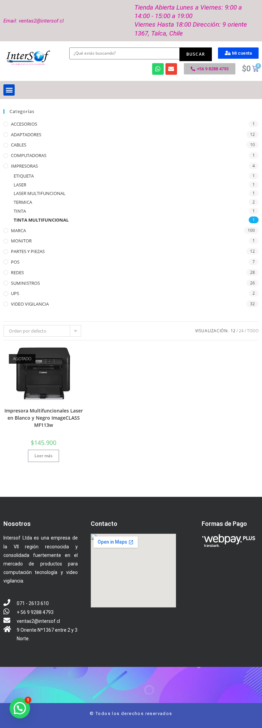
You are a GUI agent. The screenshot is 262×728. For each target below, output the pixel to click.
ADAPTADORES (26, 134)
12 (233, 331)
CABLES (18, 145)
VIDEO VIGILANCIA (30, 304)
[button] (238, 53)
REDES (17, 272)
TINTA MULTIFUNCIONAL (41, 220)
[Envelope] (171, 69)
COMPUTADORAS (28, 155)
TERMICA (23, 202)
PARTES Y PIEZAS (28, 251)
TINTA (20, 211)
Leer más (43, 456)
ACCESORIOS (24, 124)
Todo (253, 331)
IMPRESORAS (24, 166)
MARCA (18, 230)
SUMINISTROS (25, 283)
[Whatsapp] (158, 69)
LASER (20, 185)
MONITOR (21, 241)
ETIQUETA (24, 176)
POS (15, 262)
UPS (15, 293)
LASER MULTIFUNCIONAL (40, 193)
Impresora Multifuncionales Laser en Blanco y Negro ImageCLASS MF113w (43, 417)
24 (241, 331)
